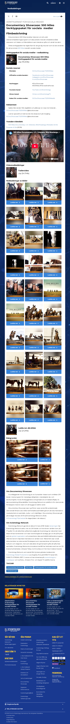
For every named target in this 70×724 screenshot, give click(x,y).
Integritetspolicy (10, 719)
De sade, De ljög (41, 677)
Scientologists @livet (27, 693)
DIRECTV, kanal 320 (58, 643)
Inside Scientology (26, 640)
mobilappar (10, 560)
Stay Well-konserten (42, 653)
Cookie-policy (9, 717)
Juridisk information (11, 721)
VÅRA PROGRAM (26, 637)
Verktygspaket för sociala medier (45, 567)
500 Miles (21, 48)
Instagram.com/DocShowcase (42, 77)
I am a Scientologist (26, 678)
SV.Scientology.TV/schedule (15, 518)
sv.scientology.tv (49, 557)
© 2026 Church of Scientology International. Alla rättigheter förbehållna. (24, 713)
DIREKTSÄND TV (10, 651)
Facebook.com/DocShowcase (42, 75)
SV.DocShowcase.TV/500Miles (42, 71)
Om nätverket (9, 647)
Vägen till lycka (40, 662)
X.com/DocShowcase (39, 79)
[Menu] (63, 3)
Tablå (7, 654)
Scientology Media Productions (17, 555)
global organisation (18, 536)
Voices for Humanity (26, 652)
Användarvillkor (10, 715)
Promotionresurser (10, 665)
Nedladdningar (14, 9)
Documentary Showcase (15, 567)
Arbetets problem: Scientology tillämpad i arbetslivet (42, 642)
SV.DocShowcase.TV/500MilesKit (43, 98)
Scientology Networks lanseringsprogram (10, 642)
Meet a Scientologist (27, 649)
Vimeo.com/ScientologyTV (41, 94)
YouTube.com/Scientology (41, 90)
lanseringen (54, 526)
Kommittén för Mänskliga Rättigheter (40, 694)
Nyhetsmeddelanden (11, 661)
